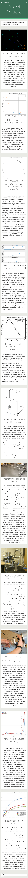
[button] (2, 2)
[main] (14, 9)
